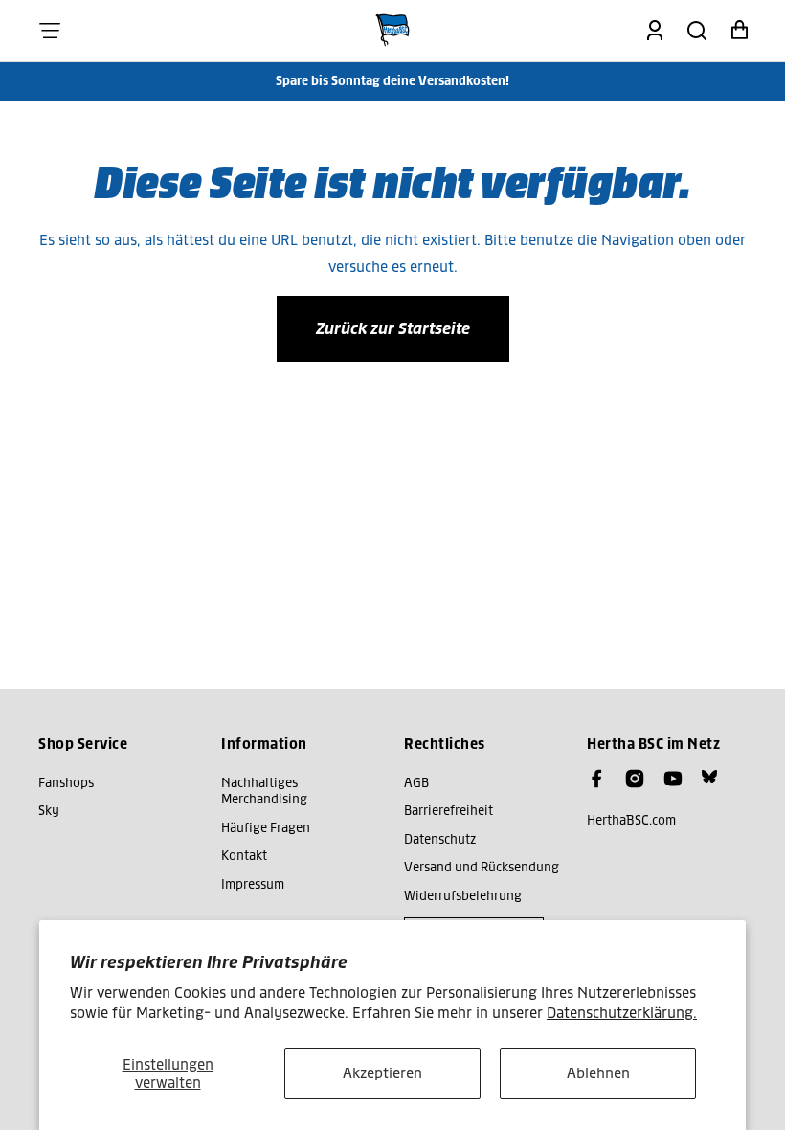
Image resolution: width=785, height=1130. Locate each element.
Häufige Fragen (265, 828)
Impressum (252, 884)
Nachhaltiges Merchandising (264, 791)
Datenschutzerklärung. (622, 1013)
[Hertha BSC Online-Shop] (392, 30)
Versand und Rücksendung (481, 867)
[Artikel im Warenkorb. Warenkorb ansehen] (739, 30)
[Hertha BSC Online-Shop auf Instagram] (634, 778)
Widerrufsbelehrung (463, 896)
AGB (416, 783)
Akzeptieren (382, 1073)
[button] (49, 31)
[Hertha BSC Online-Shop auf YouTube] (673, 778)
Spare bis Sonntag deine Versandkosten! (392, 81)
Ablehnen (598, 1073)
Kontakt (244, 856)
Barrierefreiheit (448, 810)
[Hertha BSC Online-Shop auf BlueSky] (709, 776)
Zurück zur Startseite (393, 328)
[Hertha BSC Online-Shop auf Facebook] (596, 778)
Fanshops (66, 783)
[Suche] (696, 30)
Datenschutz (440, 839)
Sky (48, 810)
